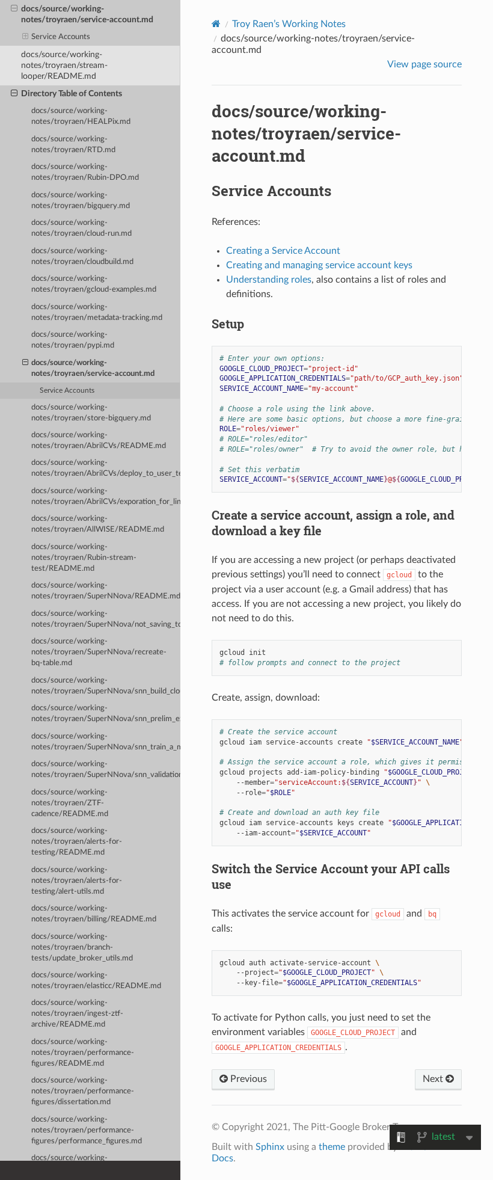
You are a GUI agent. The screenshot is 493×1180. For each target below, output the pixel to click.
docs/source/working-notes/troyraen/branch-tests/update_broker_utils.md (82, 947)
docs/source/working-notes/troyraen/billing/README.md (93, 914)
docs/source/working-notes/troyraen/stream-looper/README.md (64, 65)
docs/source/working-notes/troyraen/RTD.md (73, 144)
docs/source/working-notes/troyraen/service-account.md (87, 14)
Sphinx (270, 1147)
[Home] (216, 24)
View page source (424, 64)
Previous (247, 1079)
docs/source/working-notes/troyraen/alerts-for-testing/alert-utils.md (76, 881)
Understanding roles (268, 279)
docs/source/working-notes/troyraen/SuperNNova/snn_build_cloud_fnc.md (105, 686)
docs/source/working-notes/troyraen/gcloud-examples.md (93, 284)
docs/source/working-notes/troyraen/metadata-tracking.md (96, 312)
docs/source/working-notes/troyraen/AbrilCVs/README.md (98, 440)
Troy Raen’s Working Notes (289, 24)
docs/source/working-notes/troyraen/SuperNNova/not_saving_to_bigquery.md (105, 619)
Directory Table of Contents (71, 93)
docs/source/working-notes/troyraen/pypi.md (72, 340)
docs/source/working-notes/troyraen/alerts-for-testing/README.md (76, 841)
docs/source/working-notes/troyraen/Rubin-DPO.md (85, 172)
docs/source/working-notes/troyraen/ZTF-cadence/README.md (69, 803)
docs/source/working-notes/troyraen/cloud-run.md (81, 228)
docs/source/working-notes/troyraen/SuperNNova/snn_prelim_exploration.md (105, 713)
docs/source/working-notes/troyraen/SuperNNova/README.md (105, 591)
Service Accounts (60, 37)
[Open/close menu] (14, 9)
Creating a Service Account (283, 251)
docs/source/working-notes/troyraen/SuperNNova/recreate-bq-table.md (99, 652)
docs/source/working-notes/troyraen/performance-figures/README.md (82, 1053)
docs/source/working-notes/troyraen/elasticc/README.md (96, 980)
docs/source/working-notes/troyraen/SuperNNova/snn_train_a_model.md (105, 742)
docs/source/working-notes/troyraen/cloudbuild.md (82, 256)
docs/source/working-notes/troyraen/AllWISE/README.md (97, 524)
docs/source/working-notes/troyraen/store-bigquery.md (91, 413)
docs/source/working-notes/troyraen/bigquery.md (80, 200)
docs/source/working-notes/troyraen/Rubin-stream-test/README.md (83, 558)
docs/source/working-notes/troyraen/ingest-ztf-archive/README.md (77, 1013)
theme (332, 1147)
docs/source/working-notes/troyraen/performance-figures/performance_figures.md (86, 1130)
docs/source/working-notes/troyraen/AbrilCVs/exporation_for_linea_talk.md (105, 496)
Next (434, 1079)
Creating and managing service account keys (319, 265)
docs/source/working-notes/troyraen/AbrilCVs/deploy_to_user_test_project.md (105, 468)
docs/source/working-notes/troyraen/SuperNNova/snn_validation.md (105, 769)
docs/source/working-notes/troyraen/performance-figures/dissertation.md (82, 1091)
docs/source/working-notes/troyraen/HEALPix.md (80, 116)
